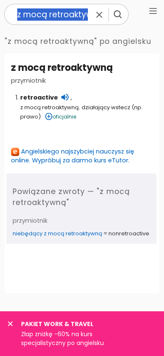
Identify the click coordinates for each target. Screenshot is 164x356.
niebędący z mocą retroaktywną (57, 233)
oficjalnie (64, 116)
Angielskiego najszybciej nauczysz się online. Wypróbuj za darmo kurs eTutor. (72, 156)
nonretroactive (128, 233)
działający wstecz (106, 107)
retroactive (39, 97)
